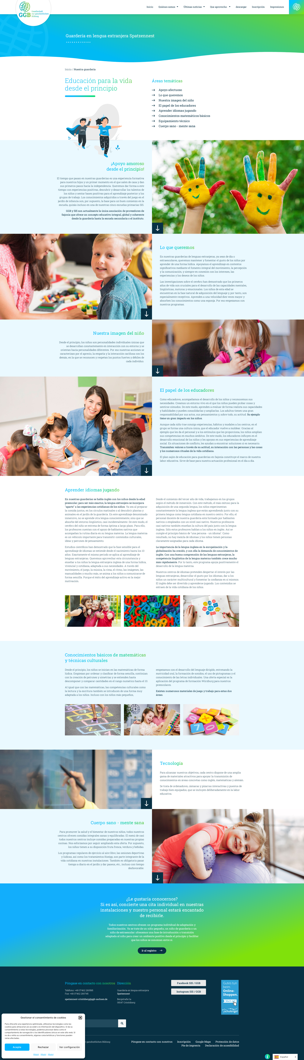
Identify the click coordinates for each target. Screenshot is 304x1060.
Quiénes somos (166, 6)
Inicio (150, 6)
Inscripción (258, 6)
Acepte (17, 1047)
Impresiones (277, 6)
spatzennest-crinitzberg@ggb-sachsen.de (86, 999)
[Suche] (122, 1023)
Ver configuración (69, 1047)
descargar (241, 6)
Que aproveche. (218, 6)
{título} (36, 1054)
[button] (80, 1017)
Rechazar (43, 1047)
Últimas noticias (193, 6)
